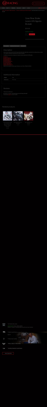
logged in (9, 94)
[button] (8, 353)
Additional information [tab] (14, 45)
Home (3, 10)
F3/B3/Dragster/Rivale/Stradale (25, 10)
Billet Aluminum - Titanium (14, 10)
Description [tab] (6, 45)
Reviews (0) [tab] (23, 45)
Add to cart (32, 34)
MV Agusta (7, 10)
